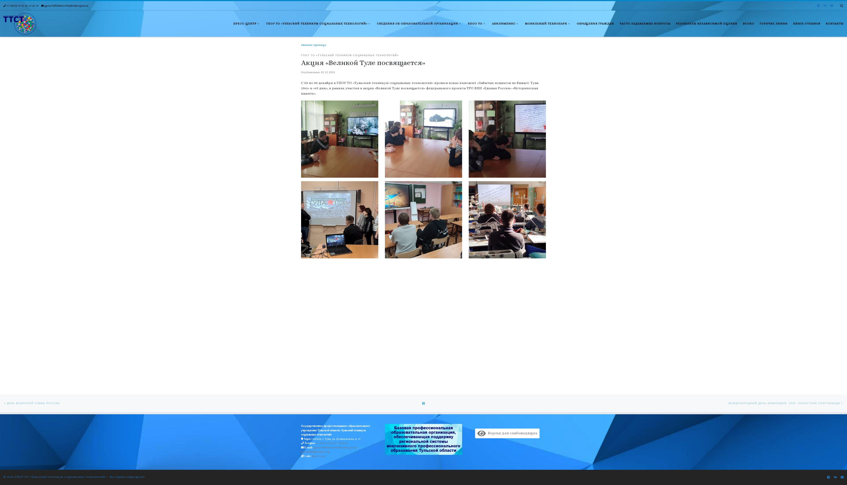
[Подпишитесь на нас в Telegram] (818, 6)
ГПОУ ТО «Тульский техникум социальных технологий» (60, 476)
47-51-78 (343, 443)
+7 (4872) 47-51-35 (326, 443)
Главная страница (313, 45)
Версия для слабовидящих (511, 433)
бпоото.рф (318, 456)
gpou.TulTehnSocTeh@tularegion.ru (335, 447)
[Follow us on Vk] (825, 6)
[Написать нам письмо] (831, 6)
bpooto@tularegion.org (315, 451)
